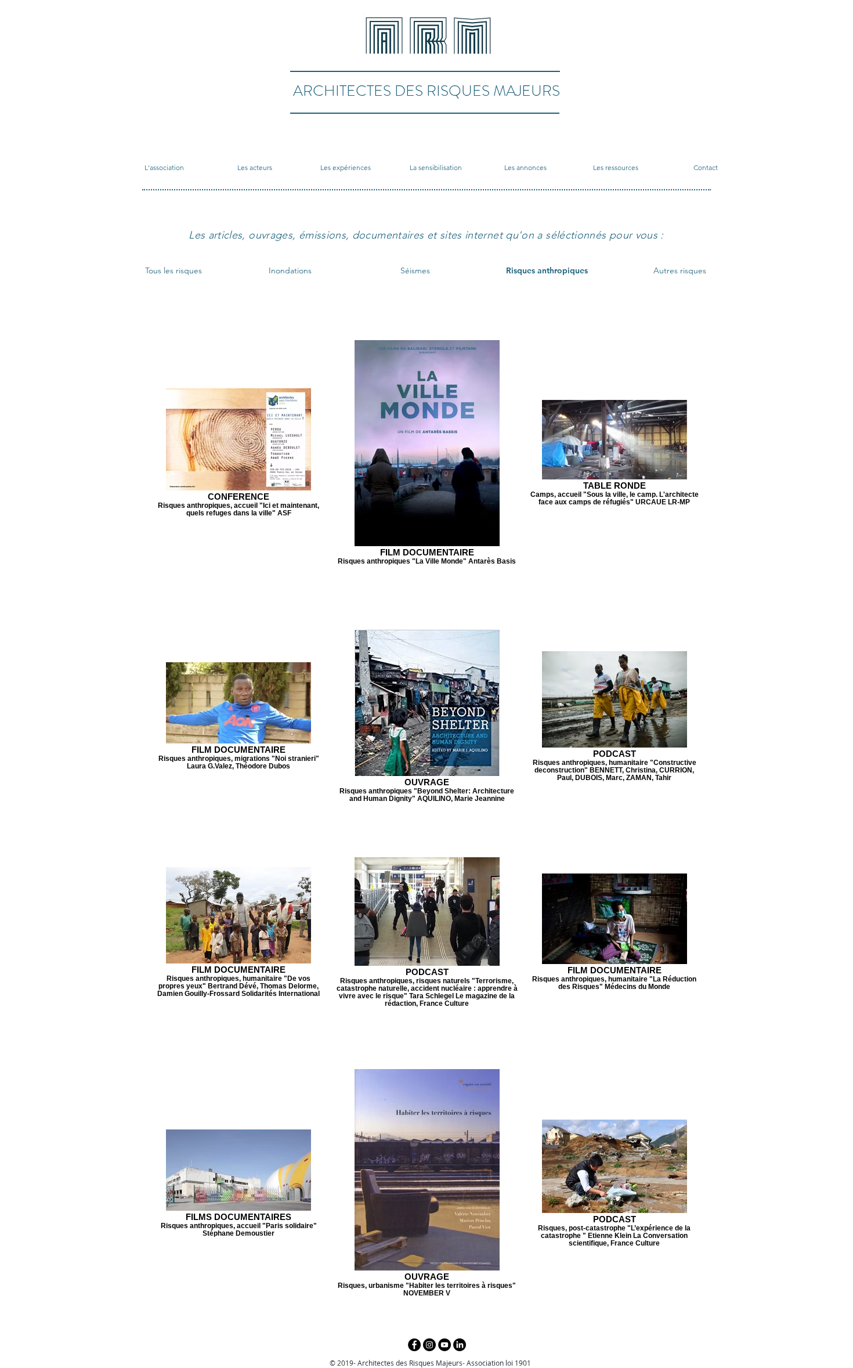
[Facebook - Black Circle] (414, 1344)
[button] (164, 167)
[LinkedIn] (459, 1344)
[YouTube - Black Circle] (444, 1344)
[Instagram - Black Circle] (429, 1344)
